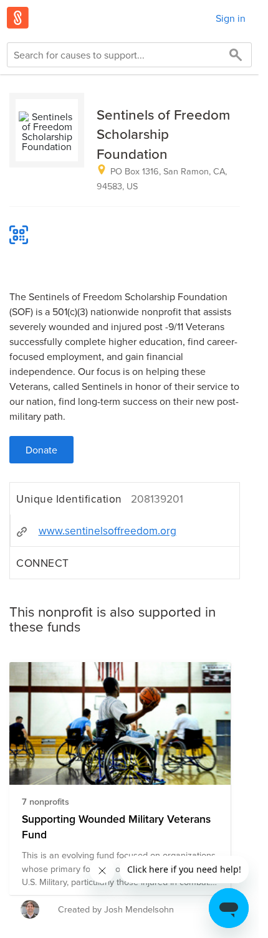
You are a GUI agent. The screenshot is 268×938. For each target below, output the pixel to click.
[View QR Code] (18, 234)
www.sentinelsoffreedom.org (107, 530)
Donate (41, 450)
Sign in (231, 18)
